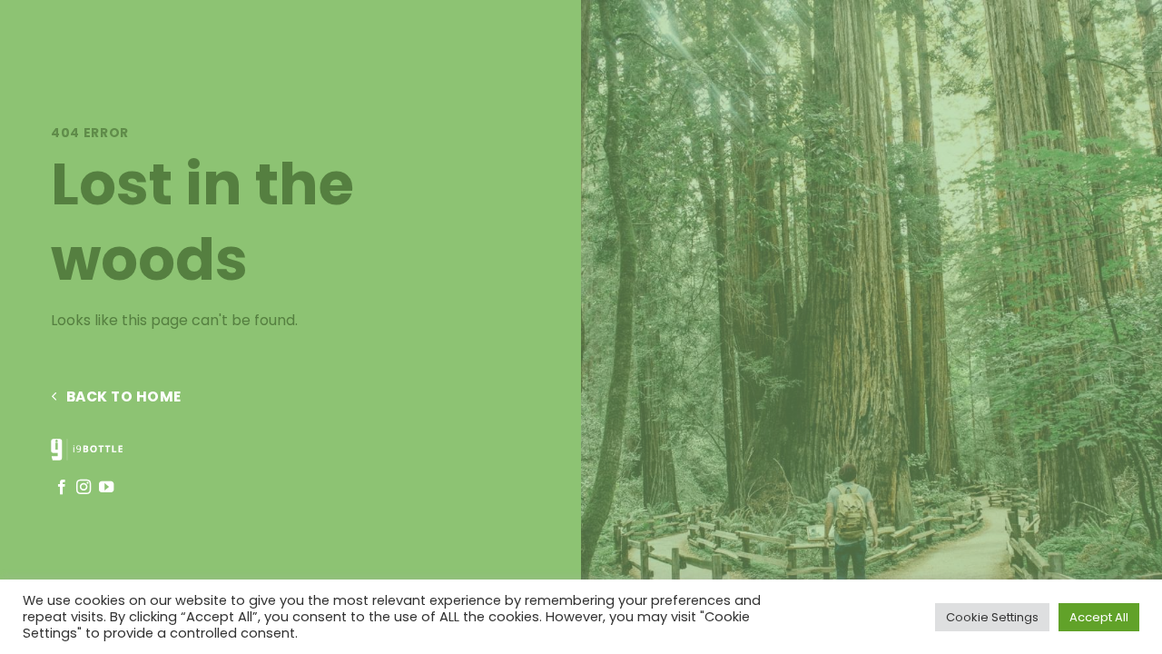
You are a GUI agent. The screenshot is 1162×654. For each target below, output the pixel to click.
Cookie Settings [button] (992, 617)
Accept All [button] (1098, 617)
